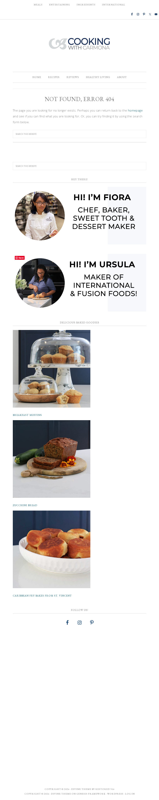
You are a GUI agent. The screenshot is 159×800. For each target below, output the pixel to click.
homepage (135, 110)
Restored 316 (104, 789)
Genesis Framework (90, 793)
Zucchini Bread (25, 505)
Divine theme (81, 789)
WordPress (115, 793)
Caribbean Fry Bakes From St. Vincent (42, 595)
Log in (130, 793)
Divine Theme (61, 793)
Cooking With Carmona (79, 43)
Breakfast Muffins (27, 415)
